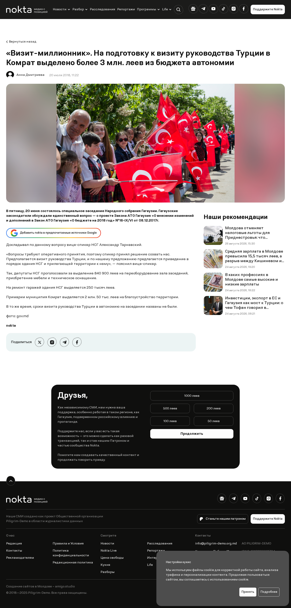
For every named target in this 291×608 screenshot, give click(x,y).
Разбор (78, 9)
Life (165, 9)
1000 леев (192, 396)
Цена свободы (112, 557)
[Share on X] (39, 342)
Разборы (108, 572)
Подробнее (269, 592)
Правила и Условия (68, 543)
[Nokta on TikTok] (223, 8)
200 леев (214, 408)
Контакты (14, 550)
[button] (178, 9)
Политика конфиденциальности (71, 553)
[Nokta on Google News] (193, 8)
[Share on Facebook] (77, 342)
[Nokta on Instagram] (233, 8)
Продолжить (192, 434)
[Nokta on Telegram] (203, 8)
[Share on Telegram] (64, 342)
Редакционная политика (73, 562)
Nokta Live (109, 550)
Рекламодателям (20, 557)
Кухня (105, 565)
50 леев (214, 421)
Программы (146, 9)
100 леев (170, 421)
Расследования (102, 9)
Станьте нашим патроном (226, 518)
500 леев (170, 408)
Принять (248, 592)
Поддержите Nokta (267, 9)
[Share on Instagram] (52, 342)
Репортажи (126, 9)
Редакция (14, 543)
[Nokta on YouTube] (213, 8)
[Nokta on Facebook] (243, 8)
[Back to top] (10, 480)
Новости (60, 9)
